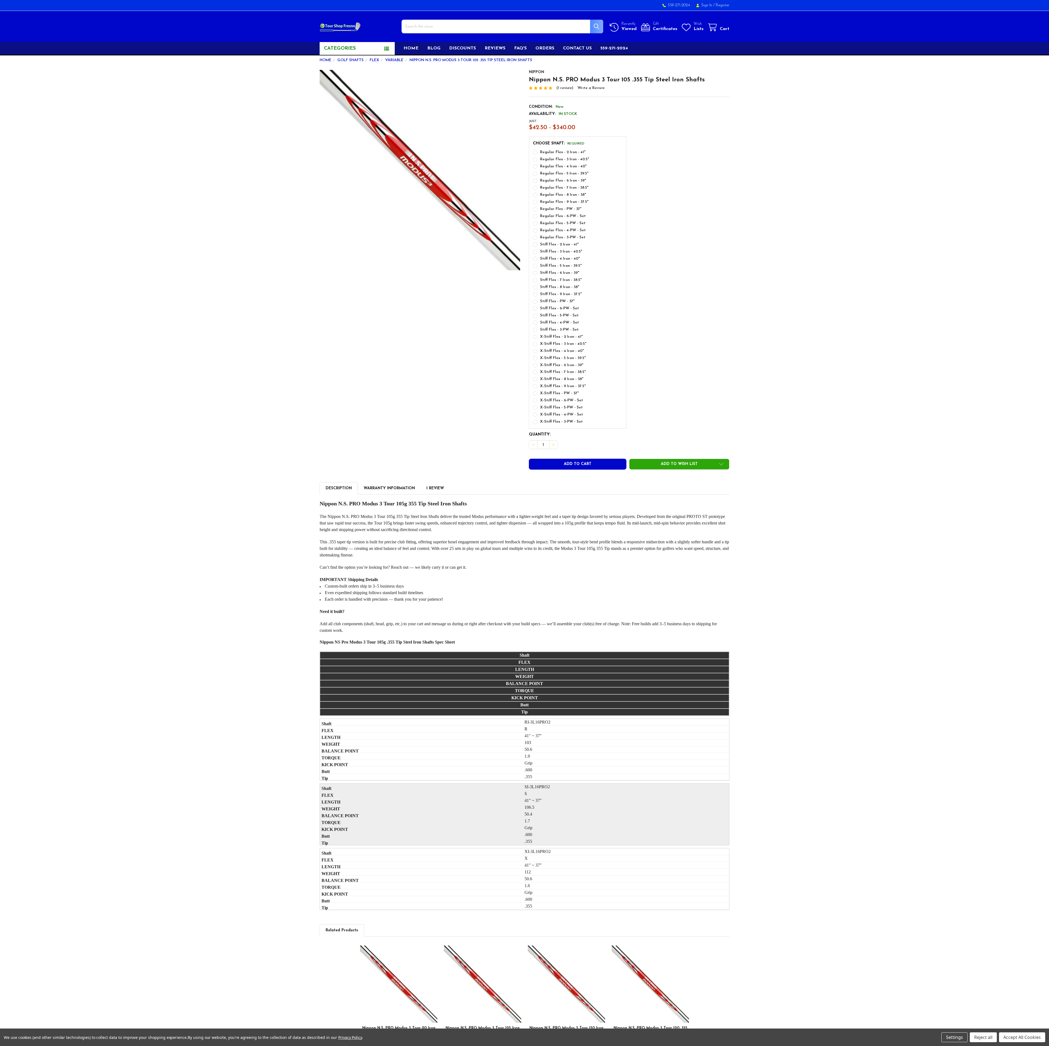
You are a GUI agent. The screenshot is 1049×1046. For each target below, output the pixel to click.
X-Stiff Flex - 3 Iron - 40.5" (563, 344)
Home (411, 48)
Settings (954, 1037)
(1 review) (564, 88)
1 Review (435, 488)
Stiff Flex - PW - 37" (557, 301)
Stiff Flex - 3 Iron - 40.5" (561, 252)
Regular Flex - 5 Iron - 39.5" (564, 173)
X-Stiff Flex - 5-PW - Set (561, 407)
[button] (679, 464)
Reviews (495, 48)
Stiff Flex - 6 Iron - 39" (559, 273)
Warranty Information (389, 488)
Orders (544, 48)
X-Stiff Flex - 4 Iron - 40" (562, 351)
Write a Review (591, 88)
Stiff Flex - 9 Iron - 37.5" (561, 294)
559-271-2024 (614, 48)
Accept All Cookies (1022, 1037)
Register (722, 5)
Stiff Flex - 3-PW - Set (559, 330)
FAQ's (520, 48)
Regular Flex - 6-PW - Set (563, 216)
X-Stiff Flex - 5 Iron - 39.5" (563, 358)
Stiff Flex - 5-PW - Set (559, 315)
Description (339, 488)
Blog (433, 48)
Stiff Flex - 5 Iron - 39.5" (561, 266)
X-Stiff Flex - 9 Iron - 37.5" (563, 386)
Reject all (983, 1037)
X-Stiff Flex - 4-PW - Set (561, 415)
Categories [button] (340, 48)
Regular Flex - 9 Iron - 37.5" (564, 202)
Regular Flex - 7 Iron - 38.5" (564, 188)
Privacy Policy (350, 1037)
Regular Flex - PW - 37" (560, 209)
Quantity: (539, 434)
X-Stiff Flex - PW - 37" (559, 393)
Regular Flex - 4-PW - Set (563, 230)
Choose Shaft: (559, 143)
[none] (420, 170)
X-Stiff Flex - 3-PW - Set (561, 422)
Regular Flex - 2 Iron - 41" (562, 152)
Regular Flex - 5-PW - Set (562, 223)
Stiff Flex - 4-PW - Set (559, 323)
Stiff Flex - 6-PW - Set (559, 308)
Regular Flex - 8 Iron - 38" (563, 195)
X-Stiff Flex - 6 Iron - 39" (561, 365)
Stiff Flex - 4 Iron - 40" (560, 259)
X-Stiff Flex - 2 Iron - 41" (561, 337)
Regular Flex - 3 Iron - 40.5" (564, 159)
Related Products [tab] (342, 930)
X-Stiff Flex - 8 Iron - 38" (561, 379)
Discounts (462, 48)
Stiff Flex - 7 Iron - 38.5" (561, 280)
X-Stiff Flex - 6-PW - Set (561, 400)
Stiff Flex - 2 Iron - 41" (559, 244)
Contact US (577, 48)
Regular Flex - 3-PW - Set (562, 237)
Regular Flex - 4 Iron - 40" (563, 166)
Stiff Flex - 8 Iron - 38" (559, 287)
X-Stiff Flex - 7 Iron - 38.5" (563, 372)
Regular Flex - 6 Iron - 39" (563, 181)
